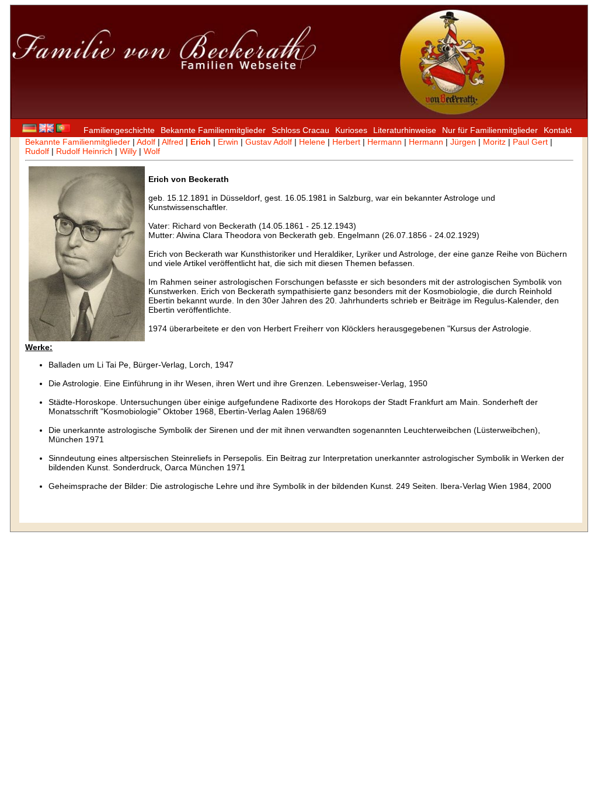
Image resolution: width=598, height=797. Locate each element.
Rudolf (37, 151)
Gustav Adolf (268, 141)
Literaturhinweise (404, 130)
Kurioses (351, 130)
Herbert (346, 141)
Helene (312, 141)
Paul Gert (530, 141)
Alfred (172, 141)
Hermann (384, 141)
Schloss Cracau (300, 130)
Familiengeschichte (119, 130)
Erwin (228, 141)
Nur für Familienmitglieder (490, 130)
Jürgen (463, 141)
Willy (128, 151)
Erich (200, 141)
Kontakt (558, 130)
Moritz (494, 141)
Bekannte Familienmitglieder (213, 130)
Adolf (146, 141)
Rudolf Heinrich (84, 151)
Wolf (152, 151)
